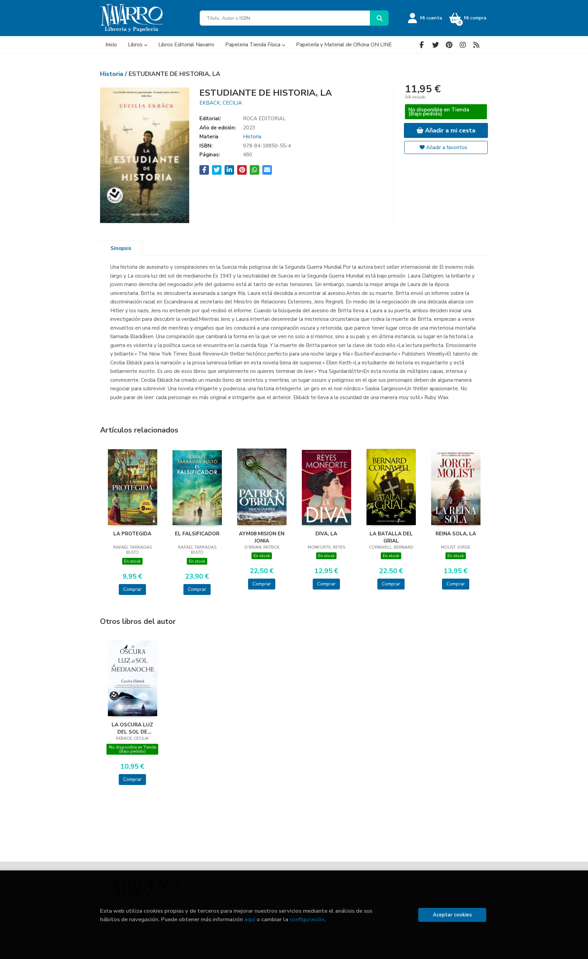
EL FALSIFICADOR (197, 533)
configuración (307, 919)
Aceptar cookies (452, 914)
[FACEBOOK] (421, 44)
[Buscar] (379, 18)
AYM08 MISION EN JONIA (261, 537)
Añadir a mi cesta (449, 130)
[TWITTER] (435, 44)
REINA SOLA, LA (456, 533)
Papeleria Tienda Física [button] (253, 44)
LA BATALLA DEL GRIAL (391, 537)
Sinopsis (121, 248)
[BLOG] (476, 44)
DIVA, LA (326, 533)
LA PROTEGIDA (132, 533)
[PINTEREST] (449, 44)
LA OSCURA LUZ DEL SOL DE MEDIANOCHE (132, 728)
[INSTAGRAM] (462, 44)
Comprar (132, 589)
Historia (112, 74)
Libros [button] (136, 44)
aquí (249, 919)
